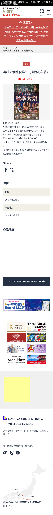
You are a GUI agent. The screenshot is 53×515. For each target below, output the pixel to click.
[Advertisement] (17, 389)
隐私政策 (29, 445)
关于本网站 (8, 445)
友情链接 (19, 445)
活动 (15, 47)
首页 (5, 47)
